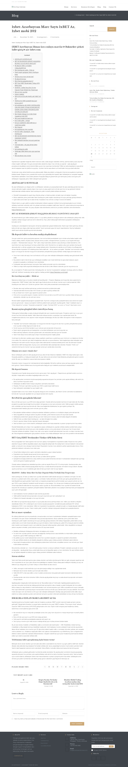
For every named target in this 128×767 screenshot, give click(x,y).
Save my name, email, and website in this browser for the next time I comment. (38, 719)
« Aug (91, 160)
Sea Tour (43, 738)
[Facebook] (94, 758)
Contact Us (18, 755)
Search (92, 25)
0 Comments (55, 37)
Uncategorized (42, 37)
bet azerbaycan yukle (21, 149)
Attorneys (99, 765)
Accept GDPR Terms (100, 750)
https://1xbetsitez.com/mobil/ (59, 272)
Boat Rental (44, 743)
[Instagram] (98, 758)
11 (23, 680)
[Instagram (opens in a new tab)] (114, 2)
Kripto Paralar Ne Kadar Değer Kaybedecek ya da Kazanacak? (48, 682)
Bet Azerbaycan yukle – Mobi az (24, 70)
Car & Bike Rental (46, 745)
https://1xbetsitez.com (18, 210)
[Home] (73, 15)
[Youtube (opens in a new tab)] (115, 2)
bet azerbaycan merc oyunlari (24, 129)
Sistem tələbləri (19, 94)
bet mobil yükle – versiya (22, 120)
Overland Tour (45, 740)
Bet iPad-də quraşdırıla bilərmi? (24, 81)
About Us (91, 765)
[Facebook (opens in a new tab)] (112, 2)
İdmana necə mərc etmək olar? (24, 76)
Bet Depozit (18, 127)
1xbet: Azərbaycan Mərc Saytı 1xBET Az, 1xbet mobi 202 (101, 15)
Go (111, 746)
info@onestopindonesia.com (79, 750)
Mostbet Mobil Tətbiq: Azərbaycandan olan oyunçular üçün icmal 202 (72, 682)
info (15, 37)
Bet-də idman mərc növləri (23, 155)
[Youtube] (103, 758)
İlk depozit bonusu (20, 79)
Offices (113, 765)
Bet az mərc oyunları (21, 92)
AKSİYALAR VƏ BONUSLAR (23, 59)
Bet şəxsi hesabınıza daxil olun (24, 118)
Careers (107, 765)
